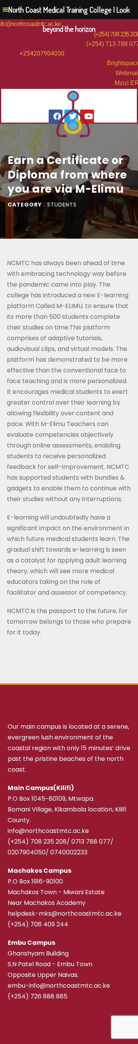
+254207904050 (42, 53)
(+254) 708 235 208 (37, 841)
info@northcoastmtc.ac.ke (48, 830)
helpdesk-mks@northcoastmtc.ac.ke (65, 913)
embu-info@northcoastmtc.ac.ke (59, 985)
